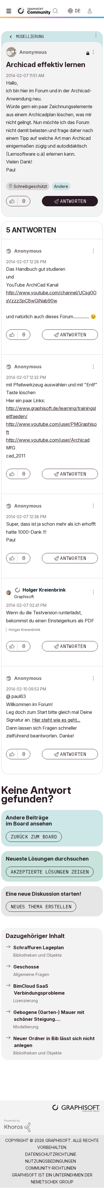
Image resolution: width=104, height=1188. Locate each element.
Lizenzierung (25, 1000)
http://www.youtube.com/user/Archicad (48, 440)
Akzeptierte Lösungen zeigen (50, 872)
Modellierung (25, 1026)
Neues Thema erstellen (41, 906)
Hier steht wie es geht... (56, 720)
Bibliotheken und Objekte (37, 955)
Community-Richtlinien (50, 1168)
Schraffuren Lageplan (38, 947)
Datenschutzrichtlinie (50, 1154)
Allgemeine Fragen (31, 974)
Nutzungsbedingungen (50, 1161)
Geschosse (26, 967)
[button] (11, 201)
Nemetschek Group (52, 1181)
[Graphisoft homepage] (76, 1109)
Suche (55, 11)
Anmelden (92, 11)
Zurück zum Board (34, 837)
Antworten (73, 201)
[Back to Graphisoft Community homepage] (35, 10)
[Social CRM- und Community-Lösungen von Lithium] (17, 1125)
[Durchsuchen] (10, 11)
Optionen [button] (95, 35)
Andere (61, 186)
